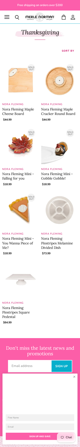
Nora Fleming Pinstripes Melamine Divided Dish (57, 243)
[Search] (13, 17)
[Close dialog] (74, 377)
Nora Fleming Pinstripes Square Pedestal (16, 312)
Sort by (68, 51)
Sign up (61, 366)
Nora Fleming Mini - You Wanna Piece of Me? (18, 243)
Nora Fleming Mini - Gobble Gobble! (57, 176)
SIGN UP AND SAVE (40, 436)
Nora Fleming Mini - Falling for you (18, 176)
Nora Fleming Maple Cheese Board (18, 111)
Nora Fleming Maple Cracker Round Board (58, 111)
